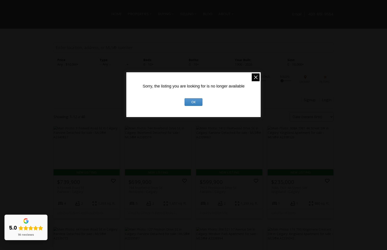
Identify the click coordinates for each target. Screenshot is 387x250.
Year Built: (243, 64)
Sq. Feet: (295, 64)
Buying (164, 14)
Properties (138, 14)
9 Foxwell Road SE (70, 190)
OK (193, 102)
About (224, 14)
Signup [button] (310, 99)
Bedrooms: (148, 64)
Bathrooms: (194, 64)
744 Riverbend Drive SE (146, 190)
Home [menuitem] (116, 14)
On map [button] (304, 82)
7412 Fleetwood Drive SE (218, 190)
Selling (187, 14)
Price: (67, 64)
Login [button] (326, 99)
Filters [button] (325, 82)
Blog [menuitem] (208, 14)
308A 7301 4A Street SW (289, 190)
